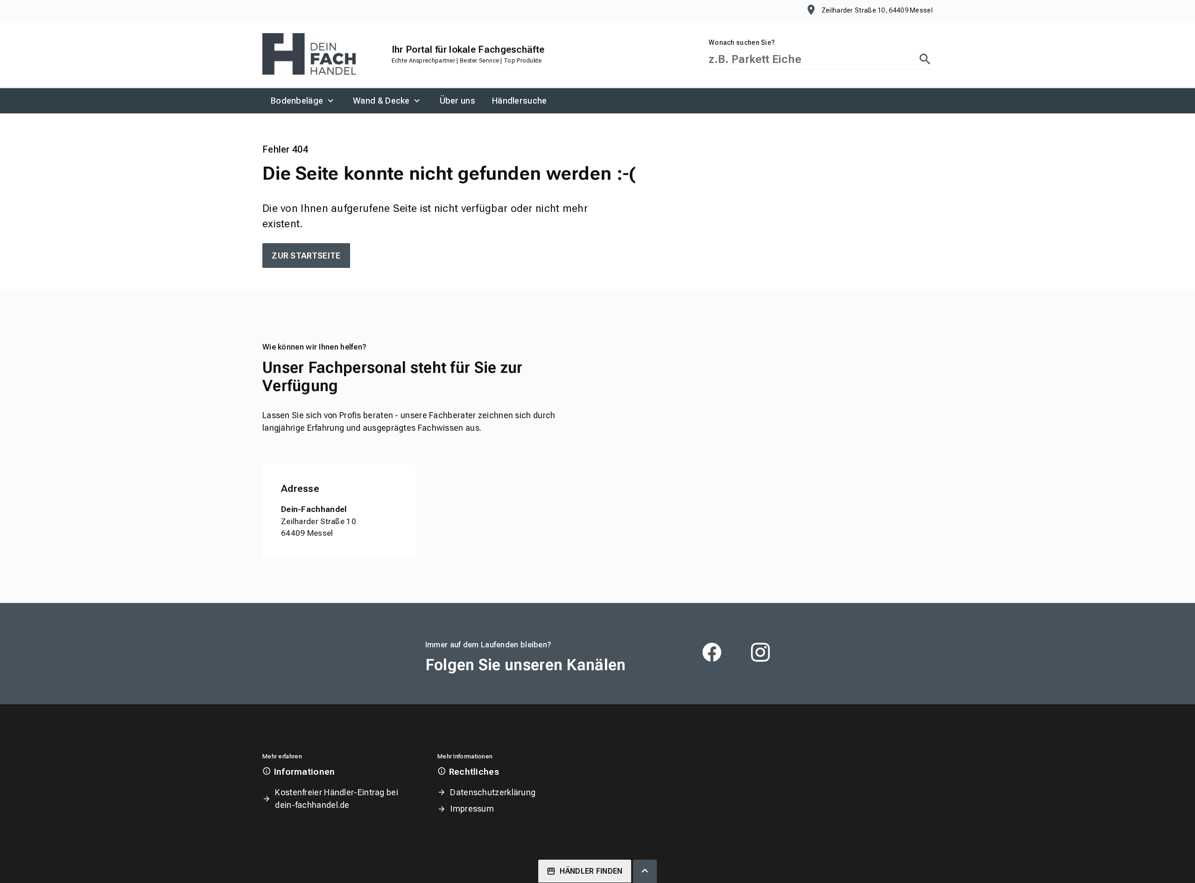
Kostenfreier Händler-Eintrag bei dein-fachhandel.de (336, 798)
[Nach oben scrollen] (645, 871)
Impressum (472, 808)
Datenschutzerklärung (492, 792)
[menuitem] (303, 100)
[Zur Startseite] (309, 54)
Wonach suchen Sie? (742, 42)
